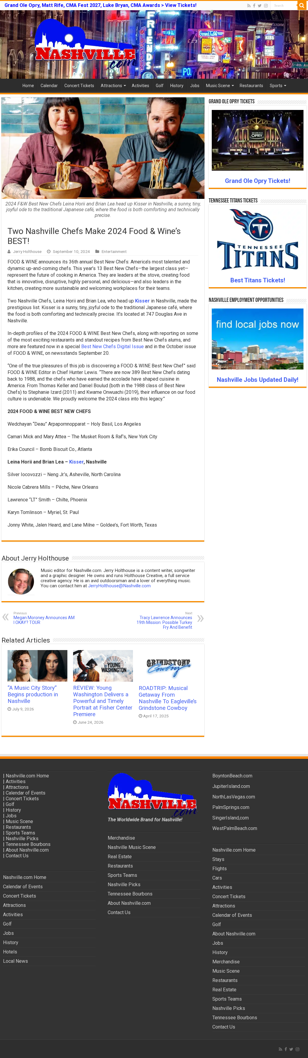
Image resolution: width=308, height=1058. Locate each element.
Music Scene (218, 85)
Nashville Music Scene (132, 847)
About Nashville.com (27, 850)
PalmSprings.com (230, 807)
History (176, 85)
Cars (217, 878)
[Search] (301, 5)
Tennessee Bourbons (28, 844)
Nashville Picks (22, 838)
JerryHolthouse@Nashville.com (119, 585)
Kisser (142, 301)
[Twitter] (259, 5)
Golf (160, 85)
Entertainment (114, 251)
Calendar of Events (25, 793)
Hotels (10, 952)
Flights (219, 868)
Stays (218, 859)
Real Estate (120, 856)
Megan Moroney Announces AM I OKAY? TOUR (44, 618)
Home (28, 85)
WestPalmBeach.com (234, 828)
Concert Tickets (79, 85)
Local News (15, 961)
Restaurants (251, 85)
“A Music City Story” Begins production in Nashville (33, 694)
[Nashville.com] (154, 44)
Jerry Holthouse (27, 251)
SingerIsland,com (230, 818)
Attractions (111, 85)
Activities (140, 85)
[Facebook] (254, 5)
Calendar (49, 85)
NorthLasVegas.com (233, 797)
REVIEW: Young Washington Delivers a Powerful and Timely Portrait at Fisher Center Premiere (102, 701)
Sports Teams (20, 833)
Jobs (194, 85)
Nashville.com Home (27, 776)
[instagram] (265, 5)
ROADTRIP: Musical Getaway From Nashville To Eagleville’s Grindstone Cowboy (168, 698)
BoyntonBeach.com (232, 776)
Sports (276, 85)
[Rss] (249, 5)
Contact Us (17, 856)
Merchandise (121, 838)
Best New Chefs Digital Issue (112, 346)
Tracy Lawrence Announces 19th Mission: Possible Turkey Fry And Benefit (164, 620)
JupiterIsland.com (231, 786)
